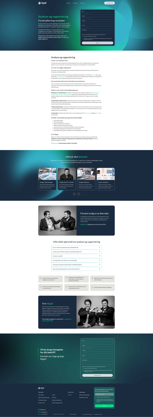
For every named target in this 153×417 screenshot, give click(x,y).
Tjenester (40, 392)
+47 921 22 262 (44, 414)
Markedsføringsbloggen (84, 395)
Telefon (84, 20)
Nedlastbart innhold (83, 397)
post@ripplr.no (44, 412)
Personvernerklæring (73, 414)
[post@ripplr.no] (39, 412)
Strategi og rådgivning (57, 400)
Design (53, 395)
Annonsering (41, 395)
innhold (98, 113)
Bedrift (83, 16)
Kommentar (84, 29)
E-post (83, 25)
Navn (83, 11)
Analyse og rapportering (57, 402)
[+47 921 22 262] (39, 414)
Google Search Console (56, 94)
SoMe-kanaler (87, 113)
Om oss (69, 395)
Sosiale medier (41, 402)
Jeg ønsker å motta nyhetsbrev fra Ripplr (103, 397)
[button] (74, 194)
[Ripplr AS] (42, 3)
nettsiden (93, 75)
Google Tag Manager (66, 94)
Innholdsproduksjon (42, 400)
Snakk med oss (54, 143)
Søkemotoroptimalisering (44, 397)
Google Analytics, (95, 92)
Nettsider (54, 397)
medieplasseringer (61, 76)
